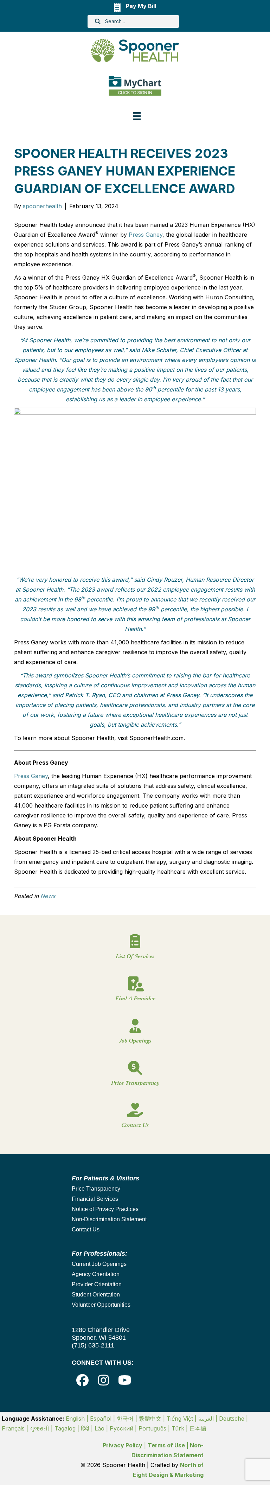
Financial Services (95, 1199)
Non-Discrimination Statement (109, 1219)
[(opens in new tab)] (135, 85)
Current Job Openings (99, 1264)
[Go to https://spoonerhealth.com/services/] (135, 950)
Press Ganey (145, 234)
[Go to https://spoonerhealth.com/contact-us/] (135, 1119)
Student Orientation (96, 1295)
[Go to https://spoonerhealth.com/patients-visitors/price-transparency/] (135, 1077)
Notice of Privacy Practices (105, 1209)
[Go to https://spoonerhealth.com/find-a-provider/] (135, 992)
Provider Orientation (97, 1284)
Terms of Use (166, 1445)
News (47, 895)
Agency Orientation (96, 1274)
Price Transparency (96, 1189)
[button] (82, 1380)
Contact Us (85, 1229)
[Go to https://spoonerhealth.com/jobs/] (135, 1034)
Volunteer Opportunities (101, 1305)
